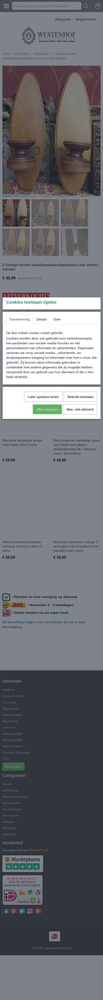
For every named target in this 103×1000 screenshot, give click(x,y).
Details (41, 319)
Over (57, 319)
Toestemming (19, 319)
